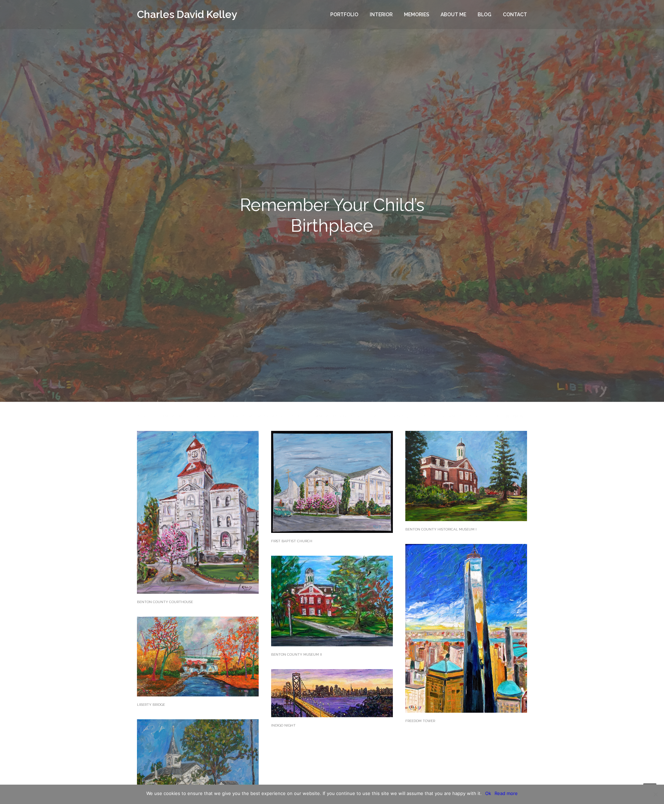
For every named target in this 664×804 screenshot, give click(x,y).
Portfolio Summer (438, 416)
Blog (484, 14)
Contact (515, 14)
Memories (416, 14)
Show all (516, 416)
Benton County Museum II (296, 654)
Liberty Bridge (151, 704)
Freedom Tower (420, 721)
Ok (488, 793)
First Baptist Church (291, 541)
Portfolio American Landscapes (245, 416)
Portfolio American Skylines (325, 416)
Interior (381, 14)
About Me (453, 14)
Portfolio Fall (486, 416)
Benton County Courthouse (165, 602)
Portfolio (344, 14)
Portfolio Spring (388, 416)
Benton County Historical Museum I (441, 529)
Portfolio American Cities (168, 416)
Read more (506, 793)
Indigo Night (283, 725)
